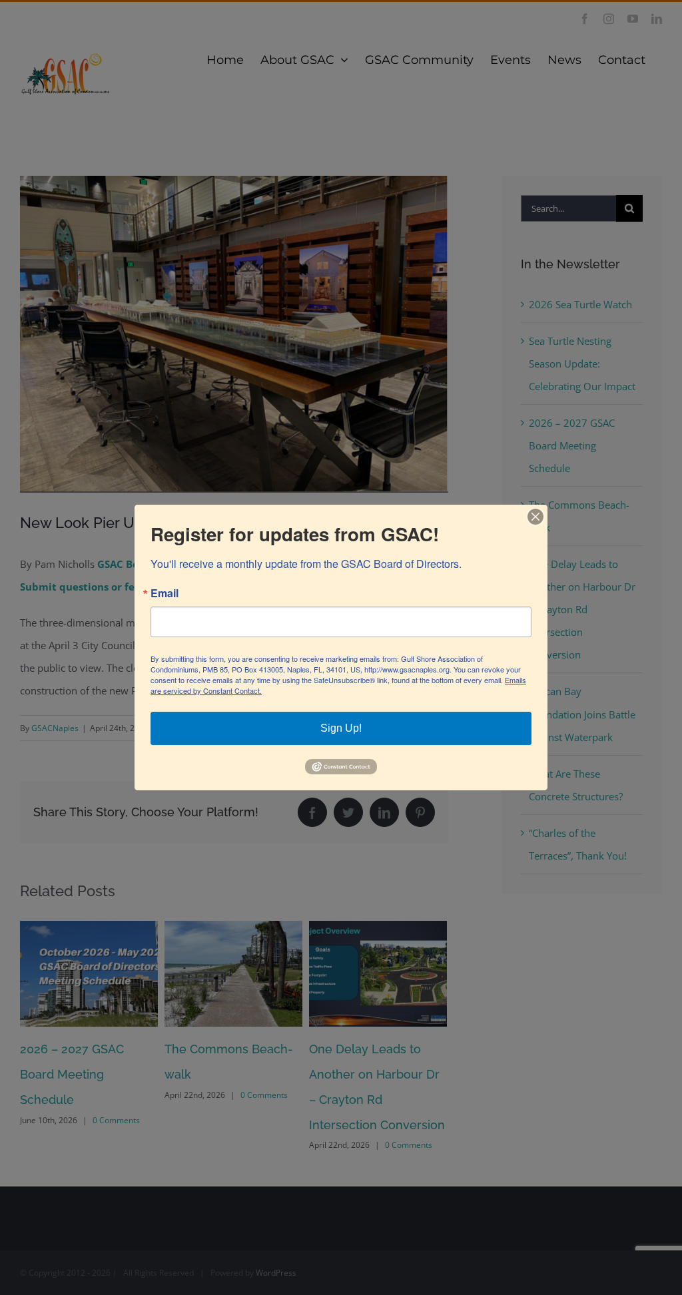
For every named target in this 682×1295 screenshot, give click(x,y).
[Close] (535, 517)
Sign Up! (341, 728)
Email (164, 593)
